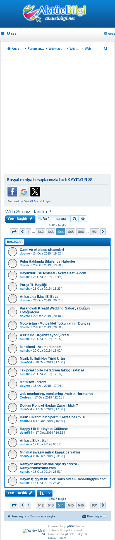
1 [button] (29, 231)
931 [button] (95, 231)
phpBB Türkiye (74, 534)
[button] (14, 231)
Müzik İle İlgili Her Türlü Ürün (42, 359)
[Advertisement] (57, 113)
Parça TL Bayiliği (33, 285)
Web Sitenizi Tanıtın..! (28, 211)
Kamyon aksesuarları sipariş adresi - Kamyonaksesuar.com (49, 466)
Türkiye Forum (57, 537)
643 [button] (51, 231)
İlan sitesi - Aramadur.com (40, 347)
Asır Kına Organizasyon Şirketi (44, 335)
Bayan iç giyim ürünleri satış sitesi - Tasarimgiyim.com (63, 479)
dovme (25, 253)
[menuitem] (11, 34)
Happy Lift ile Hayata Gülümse (44, 429)
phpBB (68, 526)
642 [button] (41, 231)
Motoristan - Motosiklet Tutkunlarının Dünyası (55, 323)
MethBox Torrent (33, 382)
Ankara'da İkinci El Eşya (39, 297)
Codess (25, 397)
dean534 (26, 362)
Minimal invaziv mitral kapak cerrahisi (50, 452)
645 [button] (71, 231)
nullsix (25, 277)
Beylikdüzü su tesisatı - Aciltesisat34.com (53, 273)
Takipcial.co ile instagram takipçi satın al (52, 370)
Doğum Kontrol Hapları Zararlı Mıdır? (49, 405)
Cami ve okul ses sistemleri (42, 250)
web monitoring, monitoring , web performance (56, 394)
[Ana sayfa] (57, 14)
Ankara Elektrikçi (33, 441)
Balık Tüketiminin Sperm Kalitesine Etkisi (52, 417)
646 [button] (81, 231)
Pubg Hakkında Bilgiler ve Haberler (47, 261)
